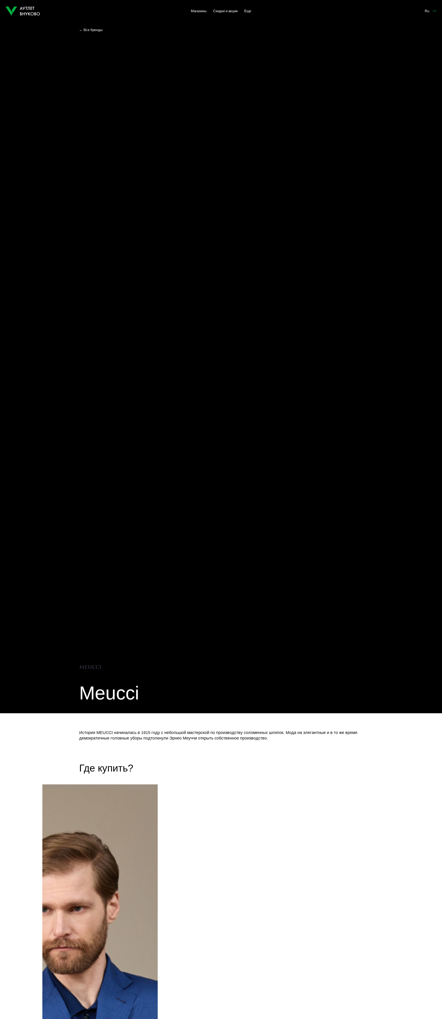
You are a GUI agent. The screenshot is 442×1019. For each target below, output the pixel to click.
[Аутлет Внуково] (23, 11)
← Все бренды (91, 30)
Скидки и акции (225, 11)
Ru (427, 11)
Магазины (198, 11)
